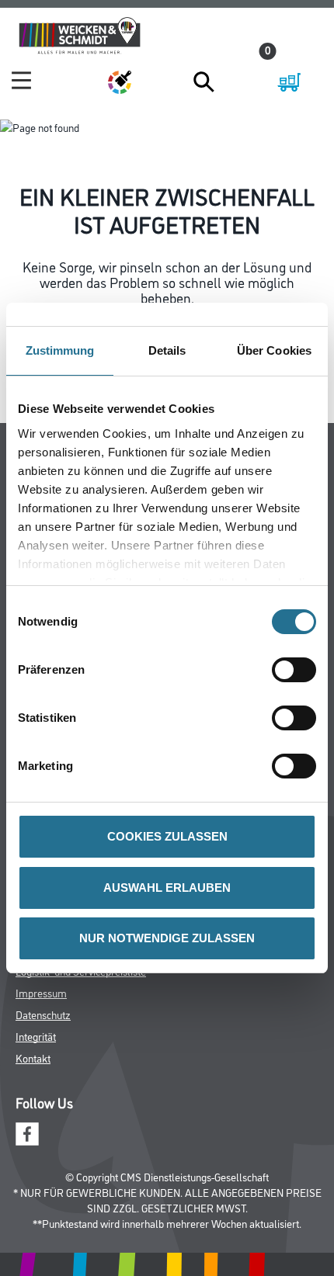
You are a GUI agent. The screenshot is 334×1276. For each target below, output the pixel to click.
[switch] (298, 669)
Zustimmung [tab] (60, 350)
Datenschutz (43, 1014)
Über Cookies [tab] (274, 350)
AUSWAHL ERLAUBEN (167, 887)
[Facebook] (27, 1132)
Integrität (36, 1035)
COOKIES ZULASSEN (167, 836)
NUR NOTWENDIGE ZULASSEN (167, 938)
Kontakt (33, 1057)
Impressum (41, 992)
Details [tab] (167, 350)
